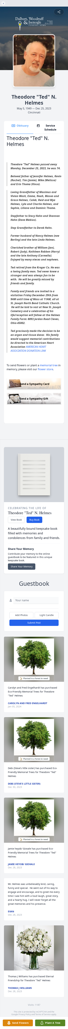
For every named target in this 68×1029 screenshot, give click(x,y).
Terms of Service (43, 1014)
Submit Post (34, 622)
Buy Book (34, 519)
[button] (34, 659)
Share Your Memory (22, 566)
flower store (45, 369)
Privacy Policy (24, 1014)
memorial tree (49, 365)
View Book (16, 519)
